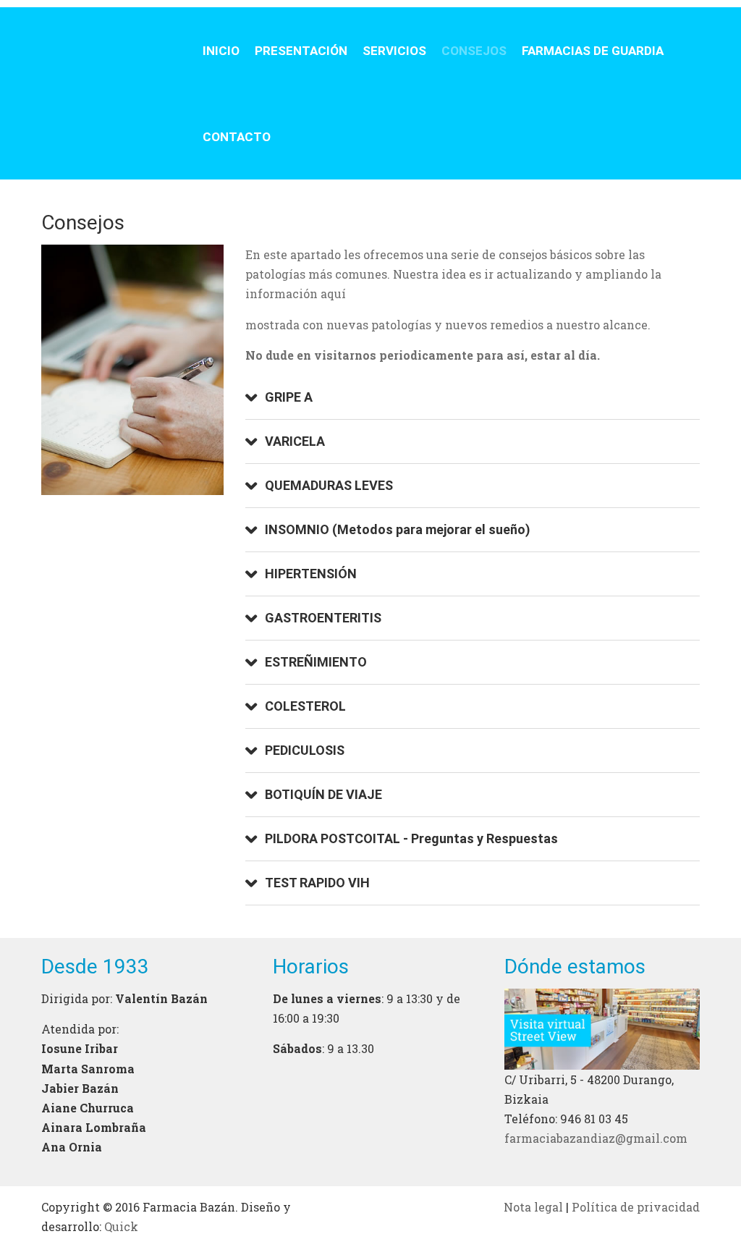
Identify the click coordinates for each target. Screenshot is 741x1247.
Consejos (474, 50)
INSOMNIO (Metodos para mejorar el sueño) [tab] (397, 529)
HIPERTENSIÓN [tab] (311, 573)
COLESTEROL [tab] (305, 706)
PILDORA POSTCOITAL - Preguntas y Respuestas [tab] (411, 838)
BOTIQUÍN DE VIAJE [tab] (323, 794)
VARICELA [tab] (295, 441)
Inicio (221, 50)
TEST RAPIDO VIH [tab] (317, 882)
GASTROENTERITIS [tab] (323, 617)
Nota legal (533, 1206)
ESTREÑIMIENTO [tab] (316, 661)
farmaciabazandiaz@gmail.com (595, 1138)
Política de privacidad (636, 1206)
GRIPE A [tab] (289, 397)
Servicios (394, 50)
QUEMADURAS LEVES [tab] (329, 485)
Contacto (237, 137)
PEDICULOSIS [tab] (304, 750)
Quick (121, 1226)
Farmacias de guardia (593, 50)
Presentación (301, 50)
